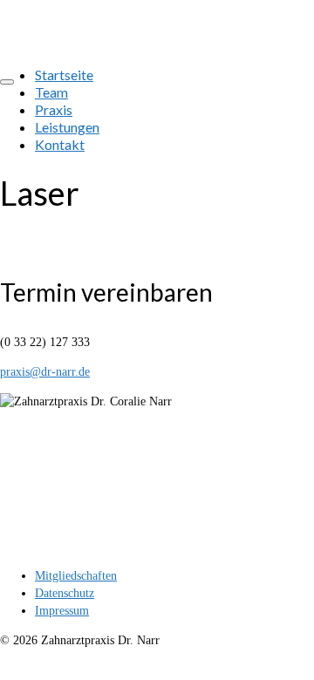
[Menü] (7, 82)
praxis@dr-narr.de (45, 371)
